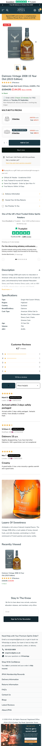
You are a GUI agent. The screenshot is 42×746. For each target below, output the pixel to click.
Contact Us (6, 695)
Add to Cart (24, 143)
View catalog (3, 10)
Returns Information (10, 684)
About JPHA (7, 710)
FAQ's (4, 689)
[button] (2, 5)
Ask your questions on (17, 656)
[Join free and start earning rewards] (18, 163)
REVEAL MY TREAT (31, 741)
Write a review (21, 377)
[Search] (7, 10)
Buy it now (21, 150)
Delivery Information (10, 679)
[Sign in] (35, 10)
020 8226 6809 (10, 650)
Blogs (4, 700)
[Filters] (8, 385)
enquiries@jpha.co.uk (12, 653)
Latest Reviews (8, 705)
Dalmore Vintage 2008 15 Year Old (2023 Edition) (13, 574)
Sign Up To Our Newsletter (21, 619)
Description (8, 270)
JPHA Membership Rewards (13, 674)
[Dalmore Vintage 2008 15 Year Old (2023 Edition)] (13, 558)
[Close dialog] (40, 725)
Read (6, 289)
